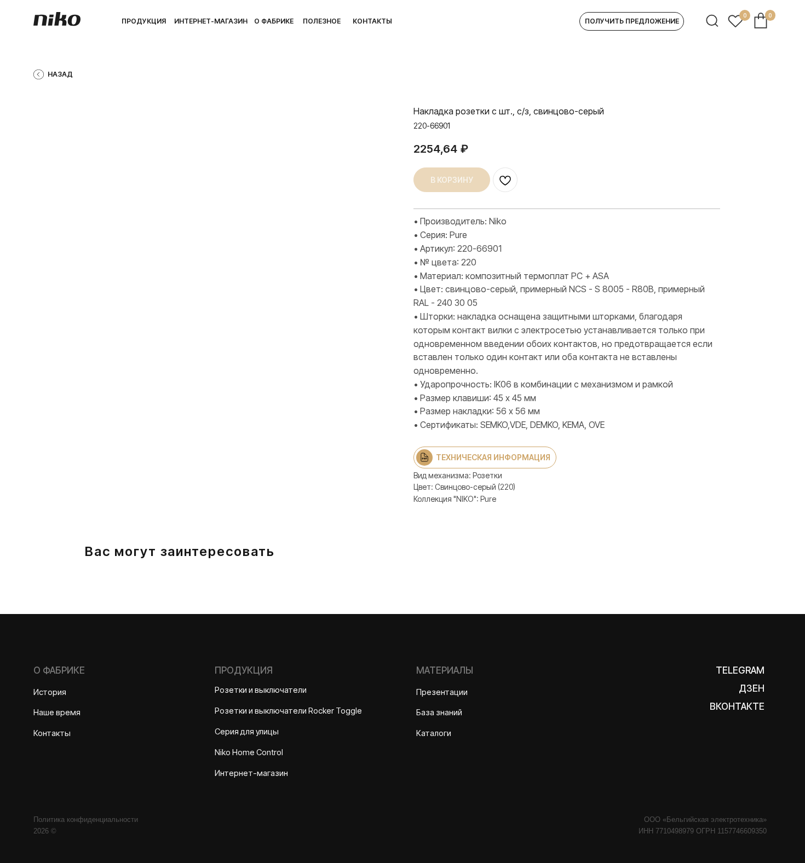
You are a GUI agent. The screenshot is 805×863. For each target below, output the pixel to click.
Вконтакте (737, 706)
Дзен (751, 688)
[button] (631, 21)
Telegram (740, 670)
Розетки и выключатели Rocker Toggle (288, 711)
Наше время (57, 712)
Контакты (52, 733)
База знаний (439, 712)
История (49, 692)
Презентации (442, 692)
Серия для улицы (247, 732)
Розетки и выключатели (261, 690)
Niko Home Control (249, 752)
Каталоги (433, 733)
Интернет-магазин (251, 773)
